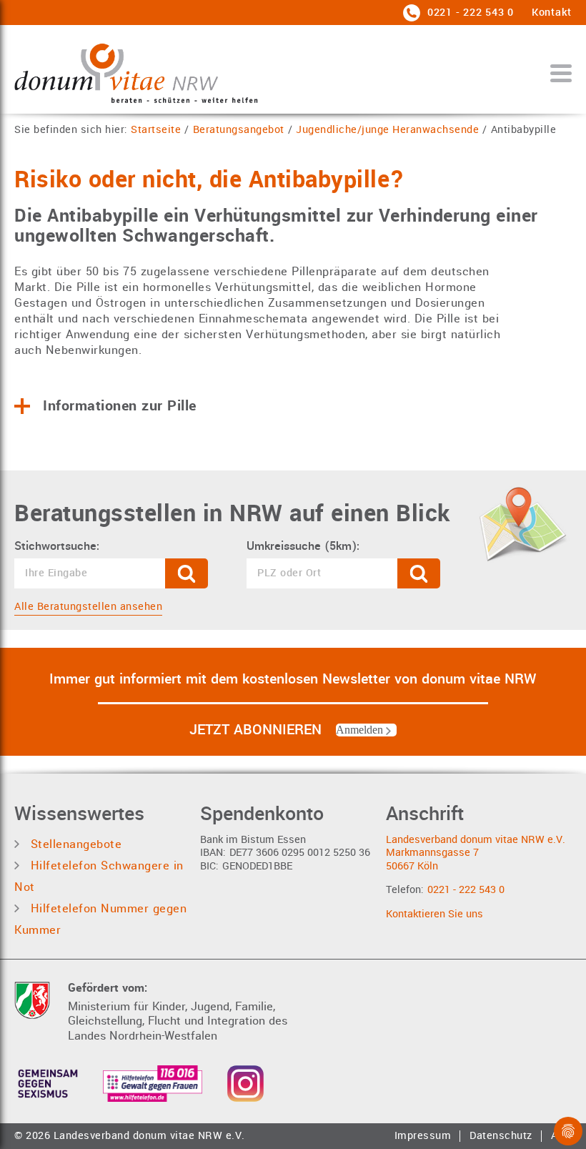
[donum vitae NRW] (136, 73)
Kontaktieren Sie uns (434, 914)
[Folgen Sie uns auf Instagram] (245, 1083)
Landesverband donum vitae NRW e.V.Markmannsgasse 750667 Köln (475, 853)
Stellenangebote (73, 844)
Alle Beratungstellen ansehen (88, 606)
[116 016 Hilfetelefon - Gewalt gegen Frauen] (152, 1083)
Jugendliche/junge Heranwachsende (387, 130)
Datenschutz (501, 1136)
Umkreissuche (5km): (303, 546)
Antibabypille (524, 130)
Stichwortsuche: (56, 546)
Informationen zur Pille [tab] (120, 406)
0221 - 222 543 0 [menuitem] (469, 12)
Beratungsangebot (238, 130)
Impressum (423, 1136)
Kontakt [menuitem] (552, 12)
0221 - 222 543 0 (466, 889)
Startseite (156, 130)
